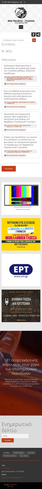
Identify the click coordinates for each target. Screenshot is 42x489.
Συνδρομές (31, 453)
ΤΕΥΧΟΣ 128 (19, 151)
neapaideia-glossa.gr (12, 485)
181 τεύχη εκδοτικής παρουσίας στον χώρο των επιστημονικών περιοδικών (21, 367)
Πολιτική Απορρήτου (9, 456)
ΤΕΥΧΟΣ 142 (19, 125)
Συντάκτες (6, 453)
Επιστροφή (9, 169)
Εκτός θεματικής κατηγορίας (16, 84)
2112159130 (6, 468)
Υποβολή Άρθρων (18, 453)
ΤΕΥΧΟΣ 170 (21, 102)
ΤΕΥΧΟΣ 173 (20, 78)
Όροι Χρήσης (24, 456)
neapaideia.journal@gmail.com (12, 477)
